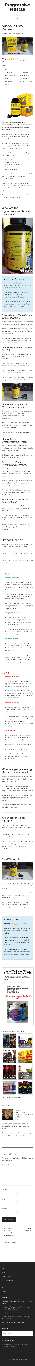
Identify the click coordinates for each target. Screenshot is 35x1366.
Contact (4, 1288)
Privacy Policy (6, 1276)
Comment (5, 1165)
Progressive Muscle (17, 7)
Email (4, 1199)
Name (4, 1189)
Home (3, 1272)
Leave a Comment (18, 33)
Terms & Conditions (7, 1280)
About (3, 1284)
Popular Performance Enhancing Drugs (13, 1322)
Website (4, 1209)
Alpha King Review (7, 1313)
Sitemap (4, 1291)
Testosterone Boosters (15, 1097)
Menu (19, 18)
